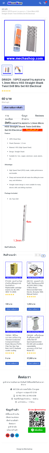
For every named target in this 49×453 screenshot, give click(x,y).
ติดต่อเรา (12, 424)
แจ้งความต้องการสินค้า (13, 107)
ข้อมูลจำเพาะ (25, 117)
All (43, 256)
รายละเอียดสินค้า (9, 119)
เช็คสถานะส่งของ (12, 417)
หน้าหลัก (5, 9)
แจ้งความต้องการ (12, 309)
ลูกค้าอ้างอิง (12, 427)
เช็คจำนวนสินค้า (12, 420)
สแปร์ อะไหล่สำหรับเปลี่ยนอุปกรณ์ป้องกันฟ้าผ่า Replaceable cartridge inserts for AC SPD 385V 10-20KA (13, 286)
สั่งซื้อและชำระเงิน (12, 414)
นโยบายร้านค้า (12, 430)
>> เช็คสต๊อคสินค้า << (32, 130)
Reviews (39, 115)
